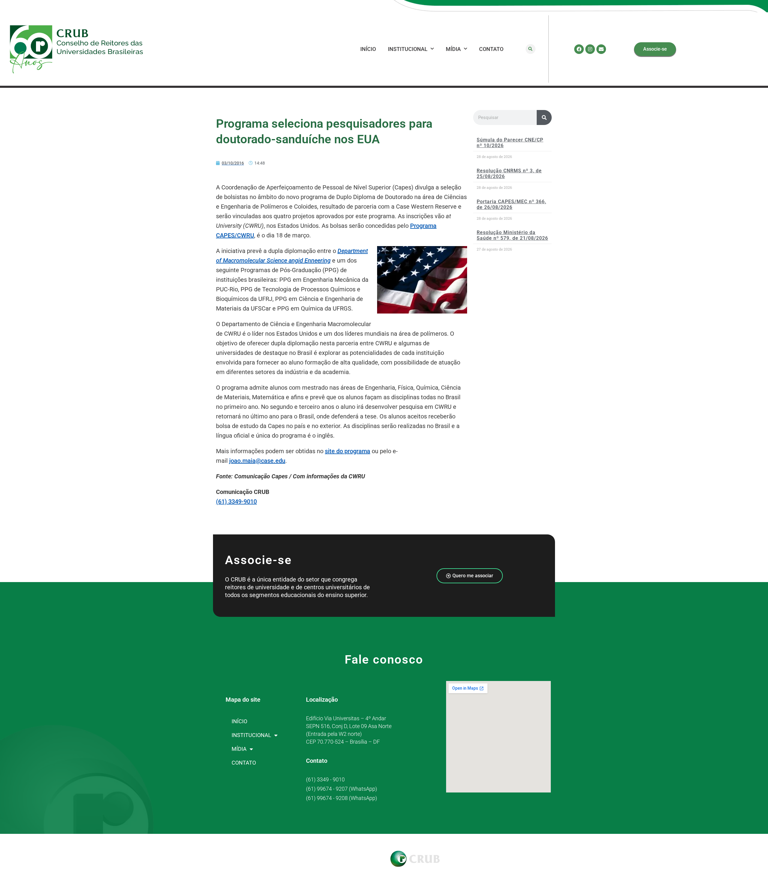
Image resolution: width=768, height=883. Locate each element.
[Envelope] (601, 49)
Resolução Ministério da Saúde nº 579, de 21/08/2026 (512, 235)
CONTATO (491, 49)
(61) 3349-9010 (236, 501)
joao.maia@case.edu (257, 460)
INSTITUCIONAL (408, 49)
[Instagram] (590, 49)
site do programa (347, 451)
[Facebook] (579, 49)
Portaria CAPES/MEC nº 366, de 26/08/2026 (511, 204)
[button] (531, 49)
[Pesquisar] (544, 117)
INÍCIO (368, 49)
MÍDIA (453, 49)
